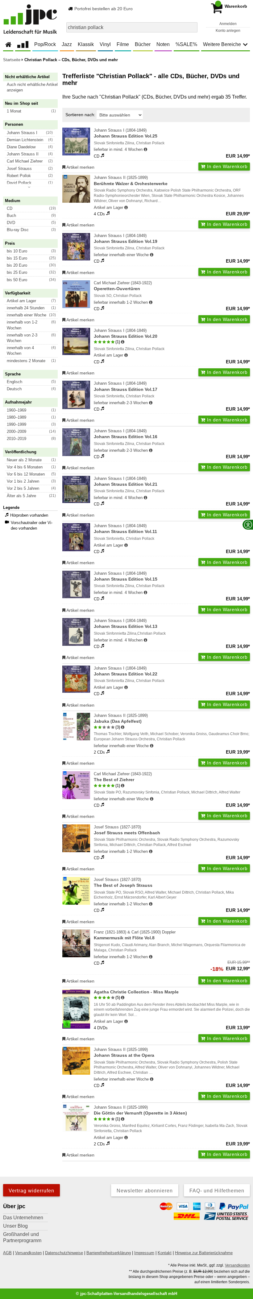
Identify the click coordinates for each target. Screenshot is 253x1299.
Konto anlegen (228, 30)
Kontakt (165, 1252)
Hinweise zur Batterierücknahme (204, 1252)
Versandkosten (28, 1252)
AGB (7, 1252)
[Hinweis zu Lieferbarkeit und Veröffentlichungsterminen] (145, 149)
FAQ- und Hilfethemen (216, 1190)
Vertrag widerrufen (31, 1190)
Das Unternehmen (23, 1217)
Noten (163, 44)
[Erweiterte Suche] (192, 27)
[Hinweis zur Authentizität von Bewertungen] (122, 342)
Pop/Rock (45, 44)
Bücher (143, 44)
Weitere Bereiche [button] (222, 44)
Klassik (86, 44)
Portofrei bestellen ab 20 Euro (103, 8)
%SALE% (186, 44)
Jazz (67, 44)
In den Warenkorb (226, 166)
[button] (33, 87)
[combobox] (131, 27)
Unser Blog (15, 1226)
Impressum (144, 1252)
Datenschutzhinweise (64, 1252)
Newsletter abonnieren (145, 1190)
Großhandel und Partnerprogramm (22, 1237)
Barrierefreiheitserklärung (108, 1252)
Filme (123, 44)
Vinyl (105, 44)
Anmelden (228, 24)
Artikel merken (79, 167)
